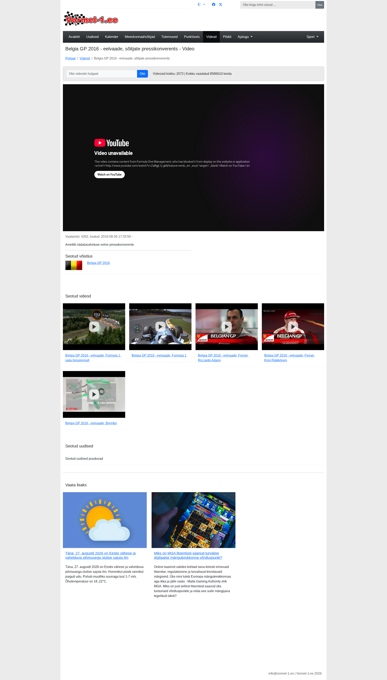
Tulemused (169, 37)
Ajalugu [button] (244, 37)
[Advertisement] (226, 19)
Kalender (111, 37)
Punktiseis (192, 37)
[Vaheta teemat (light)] (201, 4)
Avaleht (74, 37)
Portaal (70, 58)
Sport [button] (311, 37)
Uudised (92, 37)
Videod (211, 37)
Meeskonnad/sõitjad (140, 37)
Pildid (227, 37)
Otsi (319, 4)
